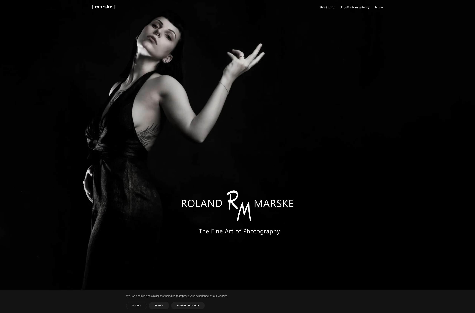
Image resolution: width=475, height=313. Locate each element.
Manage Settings (188, 305)
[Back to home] (103, 7)
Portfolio (327, 7)
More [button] (379, 7)
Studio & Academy (354, 7)
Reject (159, 305)
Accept (136, 305)
